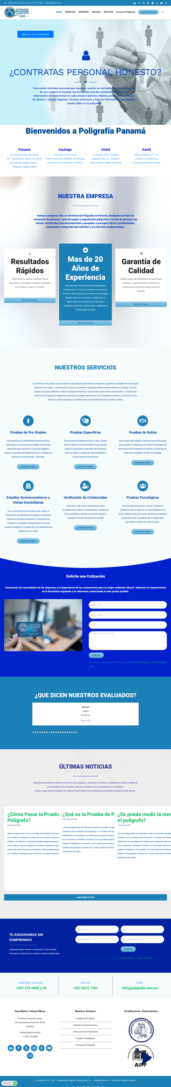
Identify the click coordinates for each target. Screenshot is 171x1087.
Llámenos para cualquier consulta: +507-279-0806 (25, 3)
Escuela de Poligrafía (85, 1045)
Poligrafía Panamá (128, 1080)
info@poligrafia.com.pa (53, 3)
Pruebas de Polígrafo (85, 1018)
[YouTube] (49, 1048)
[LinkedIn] (11, 1048)
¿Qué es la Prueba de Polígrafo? (98, 814)
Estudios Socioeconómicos (86, 1025)
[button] (33, 732)
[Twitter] (26, 1048)
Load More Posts (86, 897)
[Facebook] (18, 1048)
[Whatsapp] (42, 1048)
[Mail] (30, 1056)
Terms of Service (159, 662)
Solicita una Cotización (35, 34)
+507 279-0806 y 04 (31, 988)
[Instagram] (34, 1048)
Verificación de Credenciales (85, 1032)
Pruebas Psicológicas (85, 1038)
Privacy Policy (141, 662)
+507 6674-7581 (85, 988)
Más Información (29, 300)
